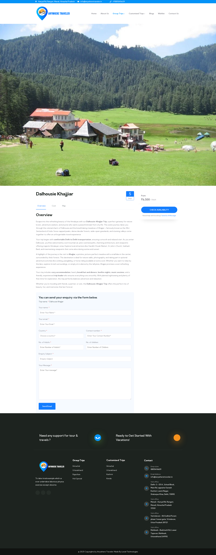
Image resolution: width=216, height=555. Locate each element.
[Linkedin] (48, 492)
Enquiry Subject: (46, 354)
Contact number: (94, 331)
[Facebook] (37, 492)
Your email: (44, 319)
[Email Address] (146, 475)
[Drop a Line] (146, 468)
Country (43, 331)
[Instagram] (43, 492)
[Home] (53, 13)
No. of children (92, 342)
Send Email (47, 406)
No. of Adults (45, 342)
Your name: (44, 307)
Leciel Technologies (130, 552)
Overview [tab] (41, 206)
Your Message (45, 365)
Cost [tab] (54, 206)
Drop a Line (155, 466)
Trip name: (44, 301)
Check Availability (159, 210)
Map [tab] (64, 206)
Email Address (156, 474)
